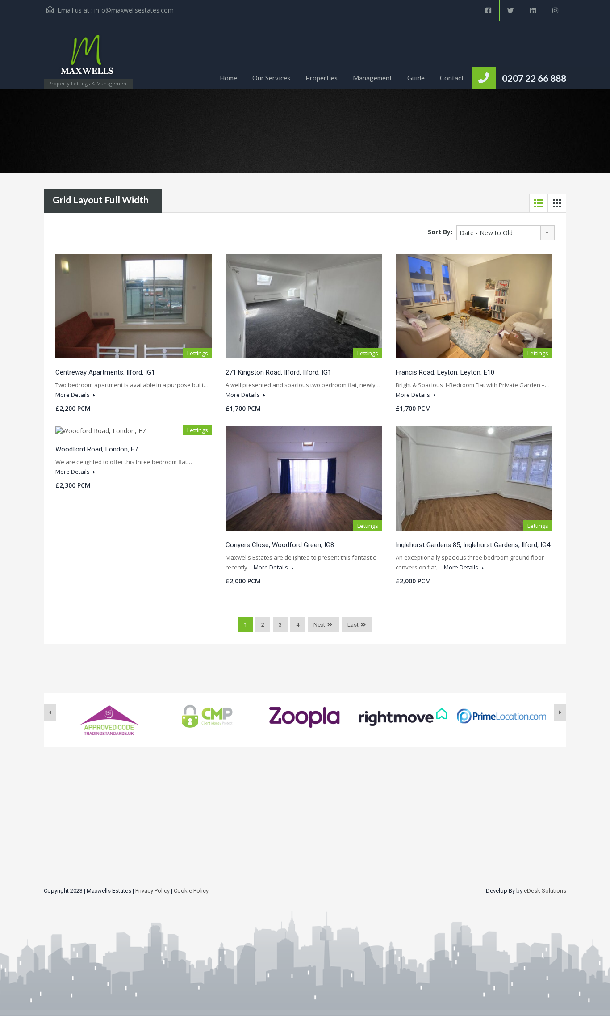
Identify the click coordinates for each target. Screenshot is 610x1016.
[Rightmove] (403, 715)
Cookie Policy (191, 890)
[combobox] (505, 232)
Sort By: (440, 232)
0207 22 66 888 (534, 78)
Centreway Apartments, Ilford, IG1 (105, 372)
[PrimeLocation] (501, 715)
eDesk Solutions (545, 890)
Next (319, 624)
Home (228, 78)
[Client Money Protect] (207, 715)
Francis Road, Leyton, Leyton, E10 (445, 372)
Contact (452, 78)
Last (353, 624)
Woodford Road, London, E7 (96, 449)
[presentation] (50, 712)
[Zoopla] (305, 715)
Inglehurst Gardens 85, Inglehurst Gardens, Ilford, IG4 (473, 545)
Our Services (271, 78)
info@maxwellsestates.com (134, 10)
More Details (73, 395)
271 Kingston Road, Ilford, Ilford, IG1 (278, 372)
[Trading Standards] (109, 720)
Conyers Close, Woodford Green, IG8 (280, 545)
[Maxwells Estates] (88, 59)
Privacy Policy (152, 890)
